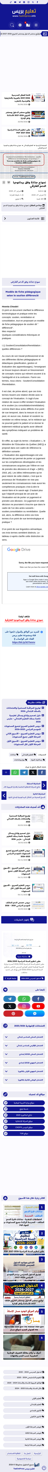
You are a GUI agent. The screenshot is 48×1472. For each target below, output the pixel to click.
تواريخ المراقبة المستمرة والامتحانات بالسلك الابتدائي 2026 (24, 709)
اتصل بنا (27, 1453)
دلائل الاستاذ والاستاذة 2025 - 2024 (28, 1388)
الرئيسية (37, 1453)
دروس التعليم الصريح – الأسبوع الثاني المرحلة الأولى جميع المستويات (23, 735)
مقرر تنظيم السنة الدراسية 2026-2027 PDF (19, 131)
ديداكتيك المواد (36, 760)
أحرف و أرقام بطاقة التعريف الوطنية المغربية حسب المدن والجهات (24, 1354)
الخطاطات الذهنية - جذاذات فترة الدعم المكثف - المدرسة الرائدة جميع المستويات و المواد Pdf (24, 1222)
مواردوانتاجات (19, 760)
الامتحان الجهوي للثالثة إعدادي (31, 1063)
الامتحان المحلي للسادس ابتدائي (30, 1037)
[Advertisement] (24, 64)
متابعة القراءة (11, 978)
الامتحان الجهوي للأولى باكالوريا (30, 1071)
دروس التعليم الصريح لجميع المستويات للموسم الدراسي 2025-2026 (22, 727)
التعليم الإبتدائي (28, 145)
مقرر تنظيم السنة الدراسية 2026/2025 (24, 961)
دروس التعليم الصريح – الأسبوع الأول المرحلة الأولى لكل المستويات (24, 742)
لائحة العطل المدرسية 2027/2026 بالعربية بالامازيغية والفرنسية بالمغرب (17, 98)
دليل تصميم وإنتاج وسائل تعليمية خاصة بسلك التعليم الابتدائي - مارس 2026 (24, 718)
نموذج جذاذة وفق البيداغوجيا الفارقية (24, 620)
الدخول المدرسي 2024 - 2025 (30, 1372)
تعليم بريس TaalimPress (24, 1468)
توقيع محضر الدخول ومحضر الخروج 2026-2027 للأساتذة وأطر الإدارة (18, 115)
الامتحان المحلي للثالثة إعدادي (31, 1054)
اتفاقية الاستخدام (13, 1453)
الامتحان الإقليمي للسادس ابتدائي (30, 1045)
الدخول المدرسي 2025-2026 (31, 978)
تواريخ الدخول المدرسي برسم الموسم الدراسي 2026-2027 (24, 1276)
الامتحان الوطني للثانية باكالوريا (30, 1080)
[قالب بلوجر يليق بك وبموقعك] (36, 1464)
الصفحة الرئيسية (41, 145)
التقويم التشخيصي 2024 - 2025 (29, 1377)
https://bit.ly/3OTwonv (23, 642)
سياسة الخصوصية (24, 1459)
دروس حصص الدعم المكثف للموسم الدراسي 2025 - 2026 (17, 904)
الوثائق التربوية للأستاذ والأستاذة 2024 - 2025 (24, 1383)
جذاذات (13, 755)
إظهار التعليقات (21, 919)
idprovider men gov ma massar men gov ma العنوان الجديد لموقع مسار (24, 1328)
